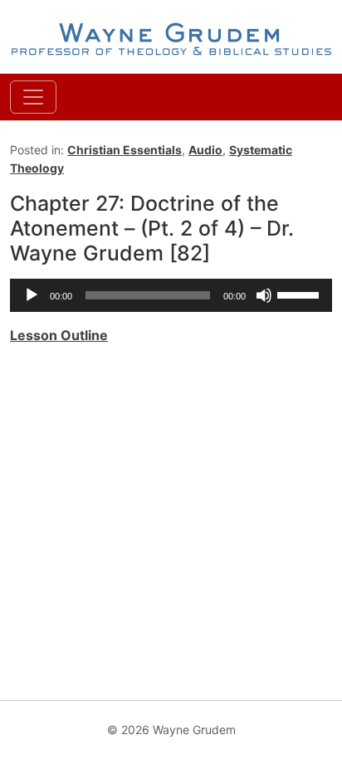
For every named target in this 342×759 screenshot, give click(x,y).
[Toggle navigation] (33, 97)
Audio (205, 150)
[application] (171, 295)
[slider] (300, 294)
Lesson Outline (59, 335)
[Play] (31, 295)
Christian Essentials (124, 150)
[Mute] (264, 295)
